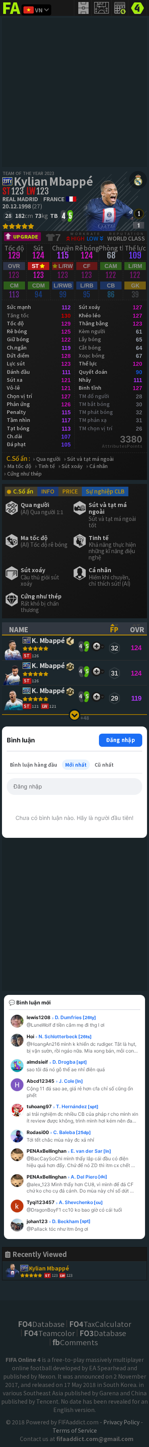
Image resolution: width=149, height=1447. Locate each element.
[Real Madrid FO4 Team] (138, 180)
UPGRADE (25, 236)
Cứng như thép (24, 473)
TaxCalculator (100, 1323)
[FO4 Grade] (138, 225)
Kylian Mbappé (53, 181)
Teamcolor (49, 1332)
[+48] (74, 715)
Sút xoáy (72, 466)
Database (41, 1323)
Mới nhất (76, 764)
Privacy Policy (121, 1422)
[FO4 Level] (139, 213)
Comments (75, 1342)
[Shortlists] (96, 646)
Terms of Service (74, 1430)
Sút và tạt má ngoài (90, 459)
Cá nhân (98, 466)
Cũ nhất (104, 764)
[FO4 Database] (137, 7)
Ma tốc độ (19, 466)
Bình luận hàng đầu (33, 764)
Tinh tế (46, 466)
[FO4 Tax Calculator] (120, 8)
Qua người (48, 459)
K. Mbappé (48, 641)
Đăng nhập (120, 740)
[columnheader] (52, 628)
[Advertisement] (74, 92)
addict (12, 14)
